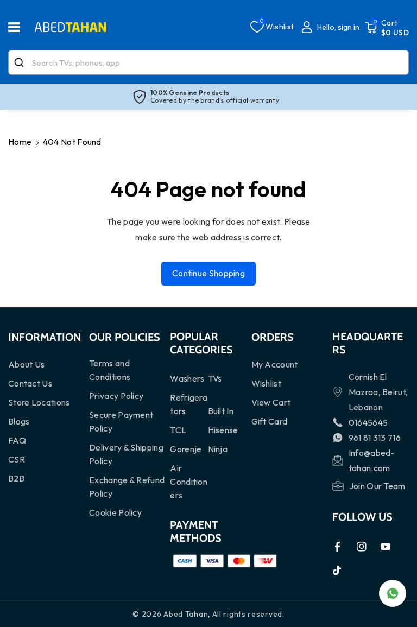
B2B (16, 478)
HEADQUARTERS (367, 343)
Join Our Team (377, 485)
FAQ (17, 440)
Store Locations (39, 402)
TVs (215, 378)
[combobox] (208, 62)
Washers (187, 378)
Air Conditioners (188, 482)
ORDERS (272, 337)
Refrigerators (188, 404)
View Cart (271, 402)
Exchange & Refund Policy (127, 486)
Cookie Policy (115, 512)
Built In (220, 411)
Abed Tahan (185, 614)
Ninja (218, 449)
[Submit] (20, 62)
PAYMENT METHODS (196, 531)
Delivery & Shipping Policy (126, 454)
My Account (274, 364)
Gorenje (185, 449)
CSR (16, 459)
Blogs (19, 421)
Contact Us (30, 383)
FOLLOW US (362, 516)
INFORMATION (44, 337)
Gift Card (269, 421)
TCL (178, 430)
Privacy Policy (116, 395)
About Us (26, 364)
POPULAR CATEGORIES (201, 343)
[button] (20, 27)
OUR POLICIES (124, 337)
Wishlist (266, 383)
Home (19, 141)
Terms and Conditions (109, 370)
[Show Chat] (392, 593)
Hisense (223, 430)
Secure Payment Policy (121, 421)
